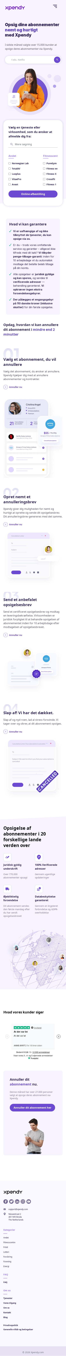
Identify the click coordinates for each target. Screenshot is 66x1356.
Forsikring (7, 1257)
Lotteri (6, 1252)
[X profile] (11, 1201)
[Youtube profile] (28, 1201)
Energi (6, 1266)
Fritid (5, 1247)
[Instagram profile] (23, 1201)
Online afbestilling (33, 194)
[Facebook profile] (5, 1201)
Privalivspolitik (10, 1325)
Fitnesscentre (9, 1242)
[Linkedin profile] (17, 1201)
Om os (6, 1308)
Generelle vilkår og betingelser (18, 1329)
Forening (7, 1261)
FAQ (5, 1282)
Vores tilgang (9, 1303)
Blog (5, 1317)
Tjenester (7, 1298)
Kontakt (7, 1312)
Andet (6, 1237)
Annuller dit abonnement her (32, 1107)
